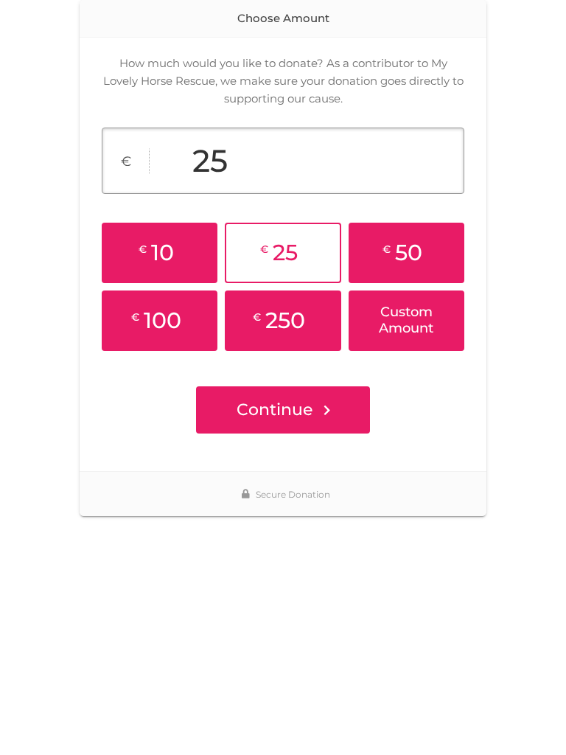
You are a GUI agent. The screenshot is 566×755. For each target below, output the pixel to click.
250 (279, 320)
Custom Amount (406, 320)
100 (156, 320)
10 (156, 252)
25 (279, 252)
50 (402, 252)
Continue (274, 410)
